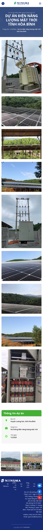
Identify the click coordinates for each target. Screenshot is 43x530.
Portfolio (13, 29)
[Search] (3, 3)
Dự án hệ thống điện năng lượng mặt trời (21, 13)
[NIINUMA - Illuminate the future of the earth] (21, 3)
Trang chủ (5, 29)
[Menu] (40, 3)
